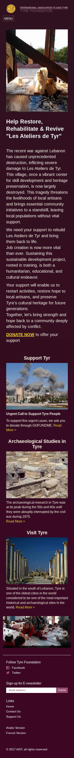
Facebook (18, 667)
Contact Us (13, 711)
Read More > (15, 521)
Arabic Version (15, 727)
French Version (16, 733)
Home (10, 706)
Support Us (13, 716)
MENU (9, 18)
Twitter (16, 672)
